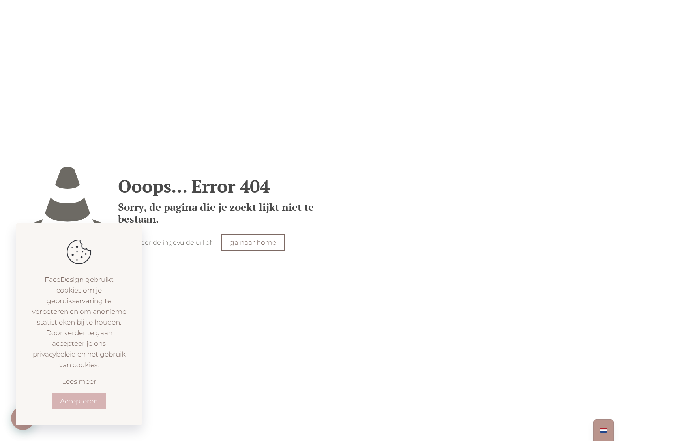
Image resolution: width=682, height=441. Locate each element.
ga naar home (253, 242)
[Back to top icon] (644, 425)
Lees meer (79, 381)
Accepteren (79, 401)
